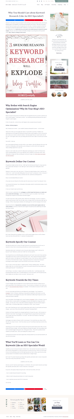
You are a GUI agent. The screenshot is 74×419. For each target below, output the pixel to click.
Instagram (8, 293)
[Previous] (52, 95)
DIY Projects (47, 4)
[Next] (66, 95)
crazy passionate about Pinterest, (16, 286)
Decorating (54, 4)
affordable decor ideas (59, 82)
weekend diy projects (59, 78)
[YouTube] (41, 1)
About (46, 1)
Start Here (51, 1)
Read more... (59, 53)
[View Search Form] (67, 4)
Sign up (17, 1)
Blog (49, 1)
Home (44, 1)
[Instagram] (37, 1)
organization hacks (59, 86)
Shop (65, 4)
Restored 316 (65, 416)
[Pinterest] (39, 1)
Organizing (60, 4)
